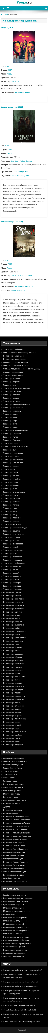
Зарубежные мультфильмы (14, 895)
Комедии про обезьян (12, 657)
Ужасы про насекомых (12, 524)
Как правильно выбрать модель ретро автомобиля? (22, 970)
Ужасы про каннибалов (13, 459)
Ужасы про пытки (22, 92)
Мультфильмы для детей (13, 924)
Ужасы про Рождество (13, 440)
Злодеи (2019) (7, 27)
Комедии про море (11, 728)
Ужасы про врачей (11, 579)
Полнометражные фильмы (14, 947)
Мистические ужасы (11, 794)
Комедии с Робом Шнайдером (16, 826)
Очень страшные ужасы (13, 787)
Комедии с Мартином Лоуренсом (17, 836)
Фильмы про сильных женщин (16, 366)
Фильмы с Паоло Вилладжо (15, 761)
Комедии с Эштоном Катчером (16, 817)
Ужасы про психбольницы (14, 563)
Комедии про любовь (12, 680)
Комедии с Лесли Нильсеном (15, 849)
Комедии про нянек (11, 741)
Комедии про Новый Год (13, 664)
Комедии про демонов (12, 647)
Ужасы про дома (10, 553)
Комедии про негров (12, 596)
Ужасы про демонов (12, 502)
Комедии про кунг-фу (12, 703)
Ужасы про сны (9, 385)
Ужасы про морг (10, 421)
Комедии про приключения (14, 719)
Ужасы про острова (11, 537)
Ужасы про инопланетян (13, 534)
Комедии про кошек (11, 651)
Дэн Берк (15, 81)
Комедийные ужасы (11, 804)
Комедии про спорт (11, 644)
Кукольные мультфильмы (14, 905)
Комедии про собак (11, 628)
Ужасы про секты (10, 495)
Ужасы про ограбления (13, 349)
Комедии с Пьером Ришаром (15, 862)
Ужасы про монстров (12, 586)
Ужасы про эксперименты (14, 492)
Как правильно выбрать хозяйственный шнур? (20, 982)
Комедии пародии (10, 813)
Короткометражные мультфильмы (18, 898)
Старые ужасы (9, 778)
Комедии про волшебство (14, 677)
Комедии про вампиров (13, 690)
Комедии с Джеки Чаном (14, 865)
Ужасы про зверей (11, 573)
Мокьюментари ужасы (12, 791)
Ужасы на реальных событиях (15, 447)
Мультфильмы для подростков (16, 930)
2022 (7, 146)
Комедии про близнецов (13, 609)
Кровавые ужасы (10, 797)
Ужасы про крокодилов (13, 463)
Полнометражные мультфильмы (17, 944)
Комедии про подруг (12, 634)
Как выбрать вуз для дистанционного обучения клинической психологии (21, 999)
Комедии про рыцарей (12, 683)
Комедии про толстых (12, 592)
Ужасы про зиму (10, 515)
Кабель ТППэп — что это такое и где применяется (21, 1022)
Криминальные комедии (13, 875)
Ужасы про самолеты (12, 391)
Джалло (6, 807)
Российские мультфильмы (14, 953)
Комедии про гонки (11, 738)
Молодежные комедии (13, 859)
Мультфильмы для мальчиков (16, 927)
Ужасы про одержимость (13, 550)
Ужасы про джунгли (11, 498)
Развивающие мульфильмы (15, 950)
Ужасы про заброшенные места (16, 404)
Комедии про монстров (13, 654)
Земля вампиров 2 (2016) (12, 222)
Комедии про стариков (13, 716)
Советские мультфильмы (13, 956)
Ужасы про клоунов (11, 401)
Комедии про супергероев (14, 631)
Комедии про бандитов (13, 745)
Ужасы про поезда (11, 456)
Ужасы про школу (10, 443)
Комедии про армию (12, 712)
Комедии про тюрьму (12, 693)
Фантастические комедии (14, 852)
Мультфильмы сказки (12, 934)
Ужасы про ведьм (11, 485)
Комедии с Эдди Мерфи (13, 842)
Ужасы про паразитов (12, 518)
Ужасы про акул (10, 424)
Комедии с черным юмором (15, 839)
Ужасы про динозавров (13, 544)
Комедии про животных (13, 599)
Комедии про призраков (13, 699)
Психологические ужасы (13, 784)
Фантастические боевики (13, 758)
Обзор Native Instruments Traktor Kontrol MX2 (19, 1010)
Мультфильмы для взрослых (15, 918)
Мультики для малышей (13, 908)
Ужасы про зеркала (11, 395)
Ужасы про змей (10, 489)
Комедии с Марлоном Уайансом (16, 823)
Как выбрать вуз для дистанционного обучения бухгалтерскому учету (21, 992)
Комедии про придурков (13, 686)
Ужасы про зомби (10, 570)
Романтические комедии (13, 855)
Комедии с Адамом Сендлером (16, 833)
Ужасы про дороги (11, 466)
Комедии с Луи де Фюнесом (15, 881)
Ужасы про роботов (11, 531)
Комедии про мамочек (12, 612)
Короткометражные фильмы (15, 901)
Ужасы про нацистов (12, 434)
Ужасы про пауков (11, 505)
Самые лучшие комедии (13, 868)
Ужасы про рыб (9, 450)
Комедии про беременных (14, 638)
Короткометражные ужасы (14, 800)
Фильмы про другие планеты (15, 362)
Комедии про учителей (12, 667)
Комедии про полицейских (14, 732)
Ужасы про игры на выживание (16, 388)
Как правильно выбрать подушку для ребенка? (20, 986)
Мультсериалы (9, 914)
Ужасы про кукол (10, 414)
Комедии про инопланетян (14, 660)
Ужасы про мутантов (12, 566)
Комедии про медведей (13, 356)
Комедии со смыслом (12, 810)
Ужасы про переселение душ (15, 528)
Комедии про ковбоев (12, 735)
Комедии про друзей (12, 725)
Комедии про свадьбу (12, 622)
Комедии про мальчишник (14, 359)
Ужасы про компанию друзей (15, 430)
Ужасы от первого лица (13, 375)
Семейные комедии (11, 878)
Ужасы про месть (10, 427)
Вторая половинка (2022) (12, 107)
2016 (7, 260)
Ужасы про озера (10, 472)
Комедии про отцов (11, 615)
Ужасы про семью (11, 476)
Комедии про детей (11, 673)
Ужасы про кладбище (12, 479)
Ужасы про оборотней (12, 557)
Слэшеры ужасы (10, 781)
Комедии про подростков (14, 696)
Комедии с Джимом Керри (14, 846)
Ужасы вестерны (10, 771)
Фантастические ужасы (20, 176)
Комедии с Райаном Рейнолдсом (17, 820)
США (10, 70)
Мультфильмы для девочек (14, 921)
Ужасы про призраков (12, 589)
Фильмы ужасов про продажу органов (19, 353)
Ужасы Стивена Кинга (12, 768)
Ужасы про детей (10, 547)
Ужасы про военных (11, 521)
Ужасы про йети (10, 511)
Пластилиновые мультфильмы (16, 940)
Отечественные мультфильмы (16, 937)
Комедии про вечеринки (13, 602)
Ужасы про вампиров (24, 286)
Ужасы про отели (10, 482)
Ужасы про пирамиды (12, 560)
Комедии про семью (12, 709)
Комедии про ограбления (13, 706)
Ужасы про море (10, 417)
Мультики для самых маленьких (16, 911)
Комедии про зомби (11, 618)
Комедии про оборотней (13, 625)
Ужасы (9, 74)
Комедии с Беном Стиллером (15, 830)
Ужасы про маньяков (12, 576)
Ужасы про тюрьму (11, 382)
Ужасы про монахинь (12, 411)
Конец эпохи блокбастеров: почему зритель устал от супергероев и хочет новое (22, 976)
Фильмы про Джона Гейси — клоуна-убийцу (21, 369)
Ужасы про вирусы (11, 398)
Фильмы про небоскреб (13, 372)
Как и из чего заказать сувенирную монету (19, 1005)
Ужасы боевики (10, 774)
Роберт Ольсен (26, 161)
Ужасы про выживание (13, 408)
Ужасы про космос (11, 541)
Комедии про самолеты (13, 641)
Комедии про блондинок (13, 605)
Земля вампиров (18, 290)
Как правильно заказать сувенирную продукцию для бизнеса (23, 1015)
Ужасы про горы (10, 508)
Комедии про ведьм (11, 722)
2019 (7, 66)
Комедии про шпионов (13, 670)
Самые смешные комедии (14, 872)
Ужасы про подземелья (13, 453)
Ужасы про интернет (11, 378)
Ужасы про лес (21, 172)
